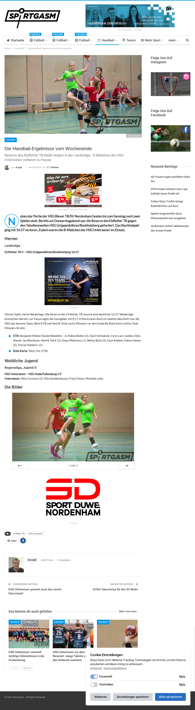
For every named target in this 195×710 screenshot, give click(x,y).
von (73, 465)
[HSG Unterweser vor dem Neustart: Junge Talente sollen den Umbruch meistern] (73, 634)
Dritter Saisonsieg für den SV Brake (115, 589)
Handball (108, 40)
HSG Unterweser (36, 534)
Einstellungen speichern (133, 697)
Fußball (37, 39)
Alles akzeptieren (170, 697)
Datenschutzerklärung (115, 668)
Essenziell (105, 676)
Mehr (182, 676)
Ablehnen (100, 697)
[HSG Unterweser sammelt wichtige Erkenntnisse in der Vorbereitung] (29, 634)
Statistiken (106, 684)
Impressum (96, 668)
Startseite (17, 40)
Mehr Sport (152, 40)
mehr (172, 40)
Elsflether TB (19, 534)
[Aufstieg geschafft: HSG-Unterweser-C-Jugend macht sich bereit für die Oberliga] (117, 634)
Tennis (131, 40)
